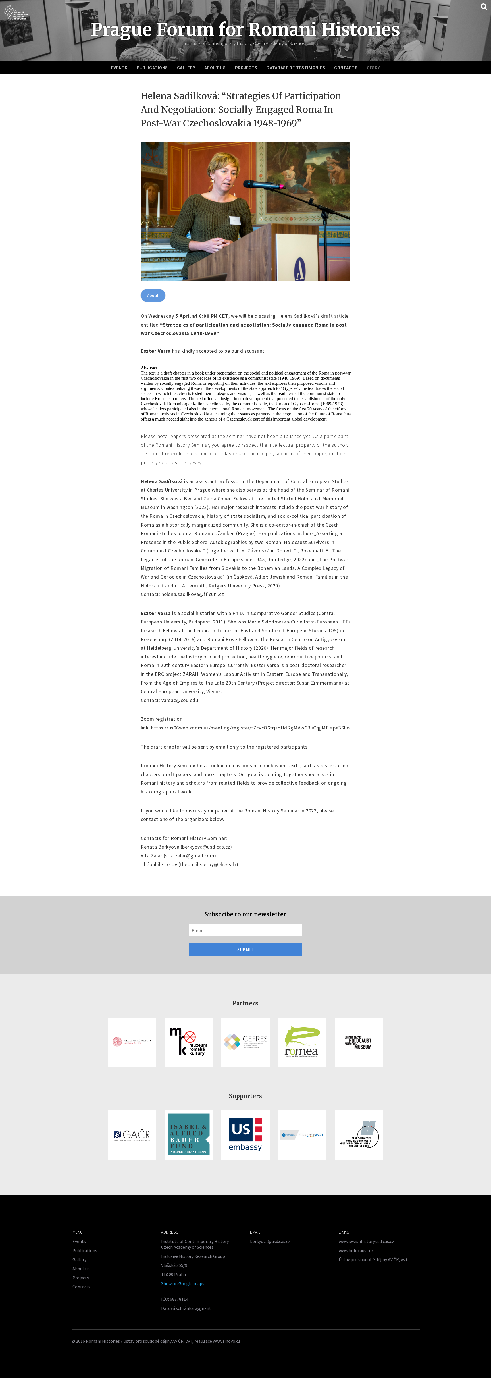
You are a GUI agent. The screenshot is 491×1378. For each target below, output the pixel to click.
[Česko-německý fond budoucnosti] (359, 1135)
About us (215, 68)
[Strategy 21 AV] (302, 1135)
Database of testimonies (296, 68)
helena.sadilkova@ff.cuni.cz (192, 594)
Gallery (186, 68)
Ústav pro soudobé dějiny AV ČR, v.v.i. (373, 1259)
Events (119, 68)
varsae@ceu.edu (179, 700)
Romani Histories (103, 1341)
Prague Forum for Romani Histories (245, 29)
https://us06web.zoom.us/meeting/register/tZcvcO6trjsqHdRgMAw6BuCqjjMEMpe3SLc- (251, 727)
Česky (373, 68)
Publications (152, 68)
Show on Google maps (182, 1283)
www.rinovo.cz (226, 1341)
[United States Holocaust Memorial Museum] (359, 1042)
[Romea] (302, 1042)
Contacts (346, 68)
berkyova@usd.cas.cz (270, 1241)
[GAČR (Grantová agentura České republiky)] (132, 1135)
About (153, 295)
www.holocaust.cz (356, 1250)
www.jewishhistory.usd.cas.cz (366, 1241)
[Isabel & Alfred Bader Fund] (189, 1135)
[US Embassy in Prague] (245, 1135)
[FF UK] (132, 1042)
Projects (246, 68)
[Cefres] (245, 1042)
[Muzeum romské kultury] (189, 1042)
